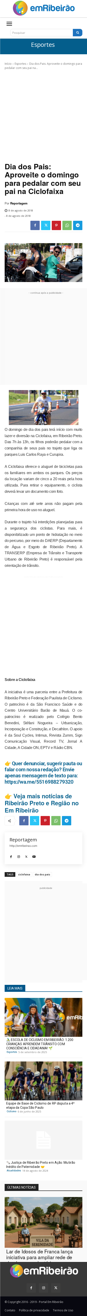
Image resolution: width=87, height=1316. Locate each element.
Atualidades (14, 1170)
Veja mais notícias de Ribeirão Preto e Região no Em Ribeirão (42, 803)
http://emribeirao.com (23, 845)
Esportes (43, 45)
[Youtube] (33, 855)
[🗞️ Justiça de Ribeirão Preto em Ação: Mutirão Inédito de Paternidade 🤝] (43, 1140)
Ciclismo (11, 1111)
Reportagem (18, 203)
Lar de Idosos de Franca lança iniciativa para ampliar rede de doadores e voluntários (39, 1257)
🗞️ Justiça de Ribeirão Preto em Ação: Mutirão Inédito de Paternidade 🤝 (40, 1165)
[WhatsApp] (67, 225)
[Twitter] (45, 225)
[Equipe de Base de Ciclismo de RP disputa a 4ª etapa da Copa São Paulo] (43, 1081)
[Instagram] (18, 855)
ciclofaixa (24, 874)
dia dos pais (42, 874)
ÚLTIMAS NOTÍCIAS (21, 1187)
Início (8, 64)
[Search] (77, 32)
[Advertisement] (43, 116)
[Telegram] (77, 225)
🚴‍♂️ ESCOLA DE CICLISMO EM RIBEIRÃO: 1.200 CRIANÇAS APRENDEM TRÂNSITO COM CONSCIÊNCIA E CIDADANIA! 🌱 (40, 1044)
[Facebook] (35, 225)
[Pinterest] (56, 225)
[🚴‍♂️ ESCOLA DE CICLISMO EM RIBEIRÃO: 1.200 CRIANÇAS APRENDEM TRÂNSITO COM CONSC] (43, 1017)
